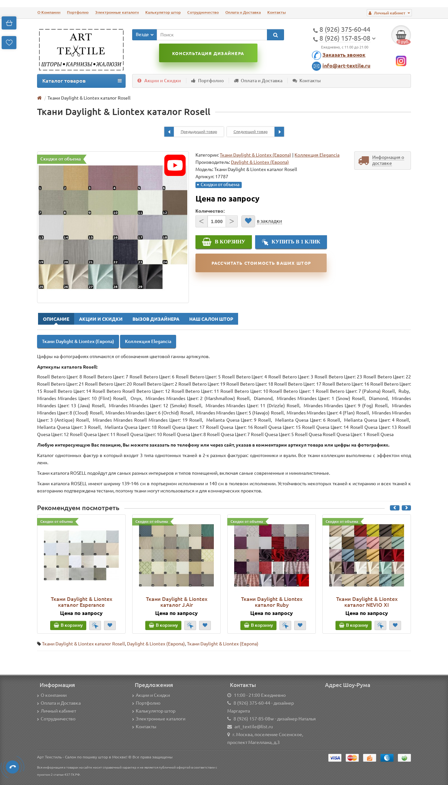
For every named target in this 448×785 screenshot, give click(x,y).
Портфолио (78, 12)
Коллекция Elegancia (317, 155)
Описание (56, 319)
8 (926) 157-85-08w (254, 718)
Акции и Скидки (162, 80)
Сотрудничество (203, 12)
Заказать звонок (343, 55)
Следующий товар (251, 131)
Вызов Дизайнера (155, 319)
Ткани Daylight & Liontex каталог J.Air (176, 602)
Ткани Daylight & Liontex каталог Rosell (83, 643)
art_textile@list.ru (253, 726)
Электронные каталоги (117, 12)
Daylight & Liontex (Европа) (156, 643)
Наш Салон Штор (211, 319)
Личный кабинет (58, 711)
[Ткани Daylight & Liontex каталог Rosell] (113, 227)
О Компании (48, 12)
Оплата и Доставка (243, 12)
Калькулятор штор (163, 12)
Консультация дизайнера (208, 53)
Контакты (276, 12)
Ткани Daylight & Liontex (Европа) (255, 155)
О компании (54, 695)
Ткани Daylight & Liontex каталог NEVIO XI (366, 602)
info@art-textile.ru (346, 65)
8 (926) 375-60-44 (252, 703)
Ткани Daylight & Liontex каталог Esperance (81, 602)
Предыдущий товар (199, 131)
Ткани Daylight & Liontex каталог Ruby (271, 602)
